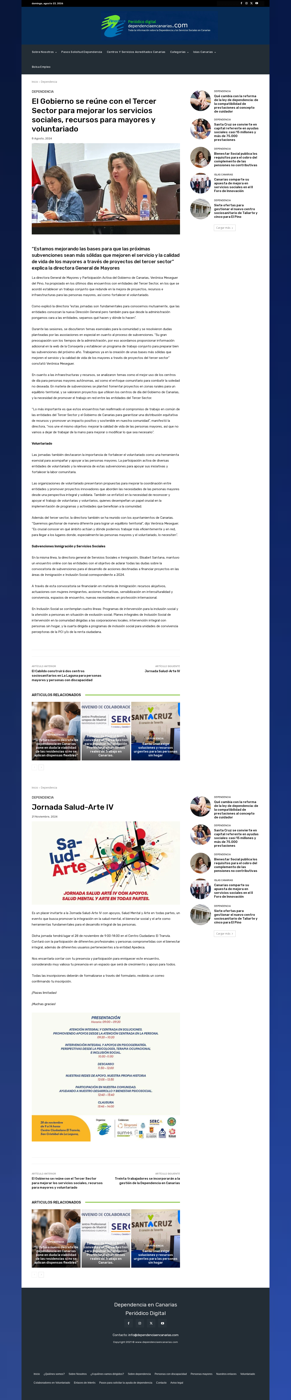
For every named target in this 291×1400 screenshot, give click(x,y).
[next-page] (41, 767)
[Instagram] (246, 3)
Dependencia (49, 82)
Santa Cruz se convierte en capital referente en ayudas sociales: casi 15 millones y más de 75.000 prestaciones (236, 132)
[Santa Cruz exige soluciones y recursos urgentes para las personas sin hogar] (155, 731)
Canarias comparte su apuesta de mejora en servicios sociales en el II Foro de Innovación (233, 185)
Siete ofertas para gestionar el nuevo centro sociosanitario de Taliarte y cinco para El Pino (236, 211)
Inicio (35, 82)
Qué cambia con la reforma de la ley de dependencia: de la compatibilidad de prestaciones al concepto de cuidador (236, 103)
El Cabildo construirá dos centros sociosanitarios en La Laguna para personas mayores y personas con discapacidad (66, 675)
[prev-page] (34, 767)
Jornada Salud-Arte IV (162, 671)
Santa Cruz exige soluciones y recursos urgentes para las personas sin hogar (155, 749)
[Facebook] (241, 3)
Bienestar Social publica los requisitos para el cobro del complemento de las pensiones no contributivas (235, 159)
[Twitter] (251, 3)
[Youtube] (256, 3)
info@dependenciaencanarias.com (153, 1335)
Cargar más (223, 228)
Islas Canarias (223, 174)
